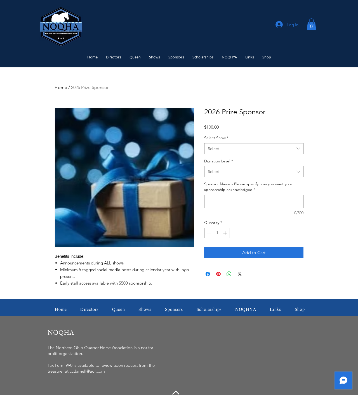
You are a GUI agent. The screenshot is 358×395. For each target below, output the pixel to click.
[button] (311, 24)
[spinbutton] (217, 233)
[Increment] (225, 233)
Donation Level (218, 161)
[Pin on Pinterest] (218, 274)
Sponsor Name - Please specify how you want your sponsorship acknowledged (248, 186)
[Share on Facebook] (207, 274)
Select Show (216, 137)
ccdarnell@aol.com (87, 371)
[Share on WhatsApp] (229, 274)
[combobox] (253, 148)
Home (61, 87)
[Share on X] (239, 274)
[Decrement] (208, 233)
